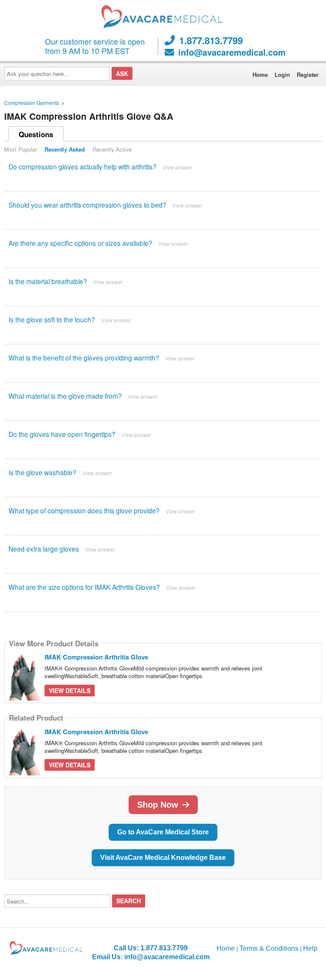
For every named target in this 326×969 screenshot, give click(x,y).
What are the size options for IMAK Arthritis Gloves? (84, 587)
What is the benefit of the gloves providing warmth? (83, 357)
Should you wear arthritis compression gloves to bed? (87, 204)
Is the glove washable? (42, 472)
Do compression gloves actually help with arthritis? (82, 166)
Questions (36, 134)
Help (310, 948)
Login (282, 74)
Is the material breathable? (47, 281)
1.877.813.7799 (211, 40)
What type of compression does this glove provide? (84, 510)
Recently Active (112, 149)
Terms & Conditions (268, 948)
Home (260, 74)
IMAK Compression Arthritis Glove (96, 657)
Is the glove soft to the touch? (51, 319)
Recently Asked (65, 149)
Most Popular (20, 149)
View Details (69, 690)
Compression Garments (31, 102)
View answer (177, 167)
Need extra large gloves (43, 548)
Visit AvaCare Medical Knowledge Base (163, 857)
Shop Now (157, 804)
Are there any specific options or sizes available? (80, 243)
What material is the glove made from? (65, 395)
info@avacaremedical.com (232, 52)
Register (307, 74)
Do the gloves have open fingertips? (61, 434)
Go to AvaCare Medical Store (163, 832)
